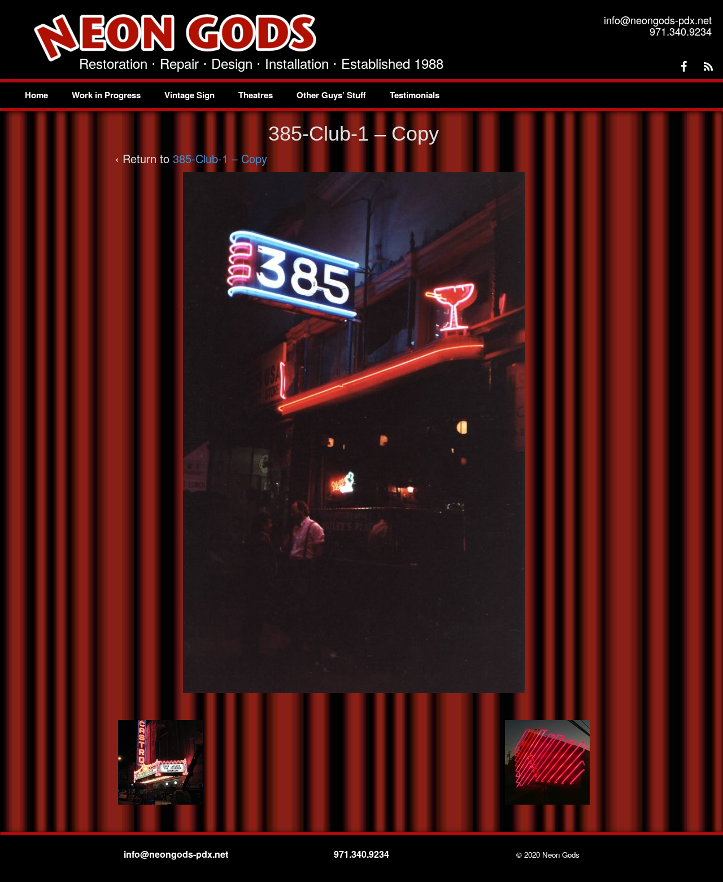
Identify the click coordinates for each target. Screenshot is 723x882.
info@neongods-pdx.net (177, 854)
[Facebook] (683, 66)
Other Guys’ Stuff (331, 95)
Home (36, 95)
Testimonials (414, 95)
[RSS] (708, 66)
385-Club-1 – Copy (220, 158)
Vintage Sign (189, 95)
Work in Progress (106, 95)
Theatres (255, 95)
